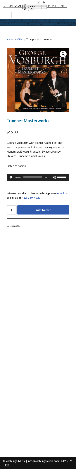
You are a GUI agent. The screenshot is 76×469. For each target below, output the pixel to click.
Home (10, 39)
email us (62, 193)
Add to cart (43, 210)
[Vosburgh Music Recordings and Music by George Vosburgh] (35, 6)
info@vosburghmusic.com (43, 461)
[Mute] (54, 177)
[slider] (62, 177)
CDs (19, 39)
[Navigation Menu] (7, 15)
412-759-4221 (31, 197)
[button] (63, 54)
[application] (38, 177)
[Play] (11, 177)
